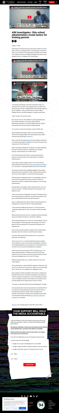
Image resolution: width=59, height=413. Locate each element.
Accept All (22, 408)
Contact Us (51, 402)
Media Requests (52, 403)
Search (50, 407)
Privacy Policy (52, 405)
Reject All (15, 408)
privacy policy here (12, 405)
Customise (8, 408)
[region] (15, 404)
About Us (51, 408)
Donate (52, 2)
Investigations (21, 2)
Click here (14, 304)
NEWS (35, 2)
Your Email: (14, 359)
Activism (30, 2)
